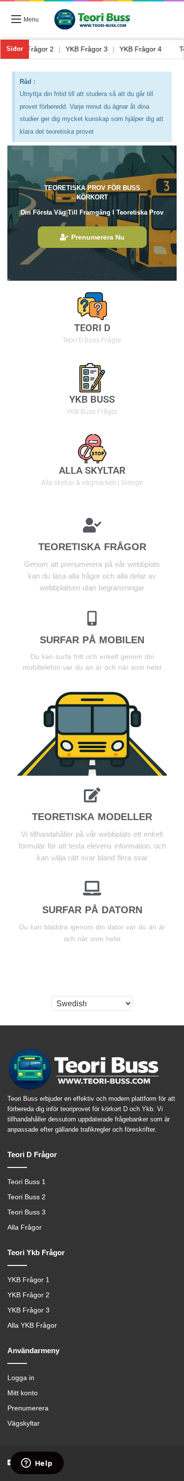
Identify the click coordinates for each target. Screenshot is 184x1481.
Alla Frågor (24, 1227)
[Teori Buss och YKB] (92, 19)
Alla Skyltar (92, 470)
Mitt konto (22, 1393)
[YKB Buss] (92, 377)
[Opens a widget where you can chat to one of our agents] (37, 1464)
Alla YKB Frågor (32, 1325)
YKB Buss (92, 399)
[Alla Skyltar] (92, 448)
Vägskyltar (23, 1423)
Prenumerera (28, 1408)
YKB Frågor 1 (28, 1280)
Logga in (20, 1378)
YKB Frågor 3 (96, 49)
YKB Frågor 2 (42, 49)
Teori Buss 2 (26, 1197)
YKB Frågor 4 (150, 49)
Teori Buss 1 (26, 1182)
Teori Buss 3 (26, 1212)
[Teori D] (92, 306)
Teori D (92, 328)
